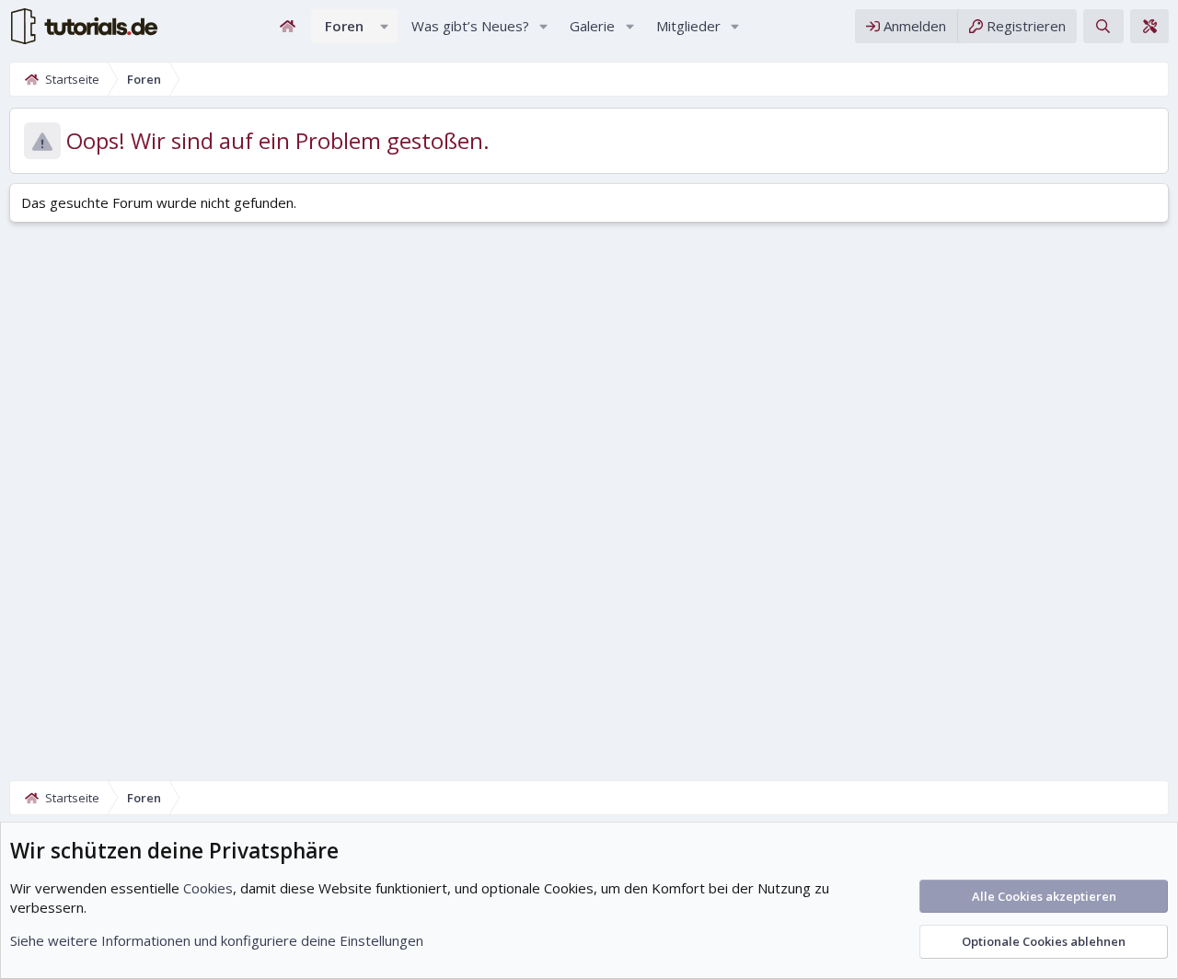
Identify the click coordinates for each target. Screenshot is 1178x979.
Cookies (208, 888)
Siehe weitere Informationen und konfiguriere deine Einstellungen (216, 940)
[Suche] (1103, 26)
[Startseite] (288, 26)
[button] (385, 26)
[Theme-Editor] (1149, 26)
